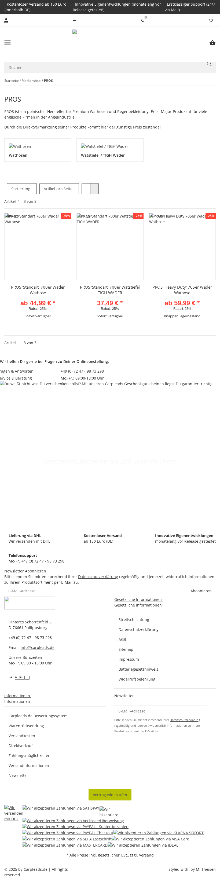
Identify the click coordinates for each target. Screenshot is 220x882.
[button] (74, 20)
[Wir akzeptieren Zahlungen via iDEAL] (143, 845)
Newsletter (18, 775)
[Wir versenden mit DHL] (13, 826)
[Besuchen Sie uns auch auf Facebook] (17, 678)
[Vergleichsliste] (143, 20)
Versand (146, 855)
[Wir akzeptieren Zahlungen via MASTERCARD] (65, 845)
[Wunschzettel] (211, 20)
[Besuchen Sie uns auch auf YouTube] (22, 678)
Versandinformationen (29, 765)
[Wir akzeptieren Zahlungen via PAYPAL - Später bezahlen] (76, 827)
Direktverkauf (21, 745)
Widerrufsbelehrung (137, 679)
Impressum (129, 659)
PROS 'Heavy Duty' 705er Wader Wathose (182, 289)
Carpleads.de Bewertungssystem (38, 715)
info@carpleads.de (37, 647)
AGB (122, 639)
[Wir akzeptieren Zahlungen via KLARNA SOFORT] (158, 832)
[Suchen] (209, 64)
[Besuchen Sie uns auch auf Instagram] (27, 678)
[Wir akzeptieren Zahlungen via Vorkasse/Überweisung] (73, 820)
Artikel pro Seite (58, 188)
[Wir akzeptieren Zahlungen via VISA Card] (150, 839)
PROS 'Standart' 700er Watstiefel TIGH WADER (110, 289)
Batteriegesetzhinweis (138, 669)
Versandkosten (22, 735)
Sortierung (20, 188)
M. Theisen (206, 869)
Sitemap (126, 649)
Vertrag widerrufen (110, 794)
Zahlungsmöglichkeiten (29, 755)
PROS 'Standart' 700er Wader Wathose (38, 289)
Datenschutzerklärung (98, 576)
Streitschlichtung (134, 619)
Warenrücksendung (26, 725)
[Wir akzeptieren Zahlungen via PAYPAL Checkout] (68, 832)
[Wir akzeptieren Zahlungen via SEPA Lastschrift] (67, 839)
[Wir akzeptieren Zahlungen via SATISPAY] (61, 811)
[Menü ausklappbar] (7, 43)
